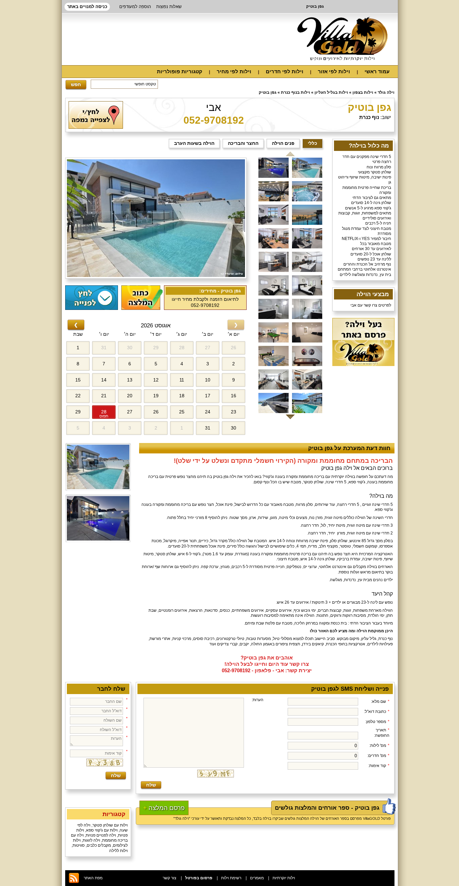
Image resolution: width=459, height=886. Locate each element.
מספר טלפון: (377, 721)
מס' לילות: (379, 745)
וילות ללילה (118, 850)
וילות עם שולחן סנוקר (110, 825)
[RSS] (74, 882)
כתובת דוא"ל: (376, 711)
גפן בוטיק (268, 92)
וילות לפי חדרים (284, 71)
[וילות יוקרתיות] (342, 39)
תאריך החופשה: (381, 732)
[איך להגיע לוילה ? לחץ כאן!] (96, 127)
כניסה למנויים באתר (87, 6)
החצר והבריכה (243, 143)
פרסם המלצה (164, 807)
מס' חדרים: (378, 755)
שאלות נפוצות (168, 6)
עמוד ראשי (377, 71)
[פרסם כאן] (363, 364)
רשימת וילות (231, 878)
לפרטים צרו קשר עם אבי (370, 305)
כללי (312, 143)
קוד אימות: (378, 765)
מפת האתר (93, 878)
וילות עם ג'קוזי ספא (102, 830)
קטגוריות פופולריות (179, 71)
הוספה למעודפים (135, 6)
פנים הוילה (283, 143)
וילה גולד (386, 92)
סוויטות (79, 845)
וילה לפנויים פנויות (101, 835)
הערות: (257, 699)
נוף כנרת (369, 117)
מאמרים (257, 878)
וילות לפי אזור (334, 71)
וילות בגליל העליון (331, 92)
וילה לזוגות (91, 840)
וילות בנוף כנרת (295, 92)
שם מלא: (380, 701)
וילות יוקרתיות (284, 878)
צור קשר (169, 878)
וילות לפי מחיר (234, 71)
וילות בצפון (362, 92)
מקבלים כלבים (99, 845)
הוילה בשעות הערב (194, 143)
